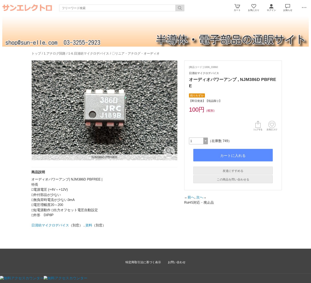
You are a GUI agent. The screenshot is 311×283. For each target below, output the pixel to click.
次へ (199, 197)
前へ (191, 197)
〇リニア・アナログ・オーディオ (136, 53)
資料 (88, 225)
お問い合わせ (177, 262)
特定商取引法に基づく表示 (143, 262)
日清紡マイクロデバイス (50, 225)
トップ (36, 53)
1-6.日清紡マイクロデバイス (88, 53)
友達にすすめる (233, 171)
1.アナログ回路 (55, 53)
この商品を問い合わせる (233, 179)
